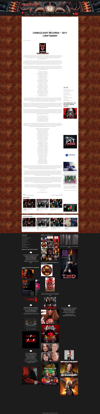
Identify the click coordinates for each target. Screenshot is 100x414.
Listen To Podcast (76, 14)
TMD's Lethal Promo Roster (67, 100)
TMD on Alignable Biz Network (67, 97)
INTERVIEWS (34, 12)
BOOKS (44, 14)
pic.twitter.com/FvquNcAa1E (31, 359)
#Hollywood (33, 356)
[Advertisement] (50, 23)
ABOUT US (26, 12)
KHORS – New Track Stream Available (28, 195)
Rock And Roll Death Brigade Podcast (68, 90)
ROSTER (63, 12)
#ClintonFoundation (31, 357)
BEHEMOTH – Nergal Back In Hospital (57, 195)
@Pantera (36, 307)
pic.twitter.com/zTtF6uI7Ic (30, 259)
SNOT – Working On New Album (55, 227)
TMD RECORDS (68, 12)
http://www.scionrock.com (48, 182)
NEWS (30, 12)
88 (36, 14)
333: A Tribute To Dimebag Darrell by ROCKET (70, 172)
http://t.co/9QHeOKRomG (31, 310)
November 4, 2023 (31, 362)
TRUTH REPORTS (27, 14)
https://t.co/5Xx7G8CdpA (31, 257)
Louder (50, 295)
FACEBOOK (52, 12)
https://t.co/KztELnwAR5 (69, 310)
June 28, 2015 (36, 313)
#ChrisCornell (28, 356)
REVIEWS (39, 12)
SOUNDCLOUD (58, 12)
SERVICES (32, 14)
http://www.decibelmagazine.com (42, 58)
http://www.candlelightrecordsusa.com (42, 192)
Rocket (25, 40)
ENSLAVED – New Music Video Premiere (29, 227)
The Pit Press (65, 96)
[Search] (72, 14)
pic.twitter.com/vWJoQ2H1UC (69, 312)
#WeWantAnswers (33, 354)
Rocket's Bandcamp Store (66, 91)
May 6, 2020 (73, 315)
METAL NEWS (49, 30)
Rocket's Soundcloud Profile (67, 94)
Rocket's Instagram (66, 93)
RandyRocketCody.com (45, 12)
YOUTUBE (39, 14)
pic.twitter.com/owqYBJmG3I (31, 311)
